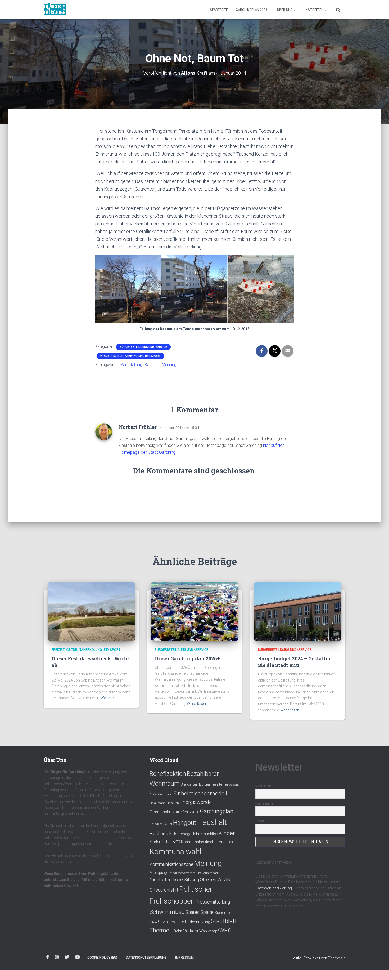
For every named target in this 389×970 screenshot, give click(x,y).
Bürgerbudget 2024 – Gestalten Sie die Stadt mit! (295, 661)
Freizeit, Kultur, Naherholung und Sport (130, 355)
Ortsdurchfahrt (164, 890)
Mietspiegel (159, 872)
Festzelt (194, 812)
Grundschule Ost (161, 824)
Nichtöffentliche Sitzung (174, 879)
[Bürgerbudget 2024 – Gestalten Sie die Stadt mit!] (297, 611)
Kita (176, 841)
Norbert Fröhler (138, 427)
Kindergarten (160, 841)
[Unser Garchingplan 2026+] (194, 611)
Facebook (48, 957)
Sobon (153, 922)
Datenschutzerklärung (273, 888)
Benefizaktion (168, 773)
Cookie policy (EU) (102, 957)
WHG (225, 931)
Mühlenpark (210, 873)
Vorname (263, 785)
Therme (159, 930)
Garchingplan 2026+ (252, 10)
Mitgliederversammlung (186, 873)
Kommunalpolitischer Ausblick (207, 841)
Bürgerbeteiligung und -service (143, 346)
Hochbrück (160, 833)
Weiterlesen (110, 698)
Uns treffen (314, 10)
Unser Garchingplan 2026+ (187, 658)
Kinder (227, 833)
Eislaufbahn (158, 803)
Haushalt (212, 822)
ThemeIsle (336, 958)
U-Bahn (176, 931)
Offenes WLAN (215, 879)
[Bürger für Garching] (55, 9)
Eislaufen (172, 803)
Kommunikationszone (171, 864)
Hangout (184, 822)
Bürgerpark (231, 784)
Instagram (56, 957)
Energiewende (196, 802)
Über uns (285, 10)
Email (260, 821)
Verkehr (190, 930)
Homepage (181, 833)
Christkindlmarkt (161, 794)
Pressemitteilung (213, 902)
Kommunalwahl (175, 851)
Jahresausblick (205, 833)
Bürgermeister (211, 784)
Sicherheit (223, 912)
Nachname (264, 803)
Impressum (184, 957)
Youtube (78, 957)
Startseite (219, 10)
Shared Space (200, 912)
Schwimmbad (167, 912)
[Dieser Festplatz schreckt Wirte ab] (91, 611)
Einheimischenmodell (200, 793)
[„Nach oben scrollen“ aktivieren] (378, 959)
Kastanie (152, 365)
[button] (294, 10)
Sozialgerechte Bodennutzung (184, 921)
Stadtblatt (224, 921)
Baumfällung (131, 365)
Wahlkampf (209, 931)
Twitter (67, 957)
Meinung (169, 365)
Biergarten (189, 784)
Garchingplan (216, 811)
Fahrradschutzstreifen (169, 811)
